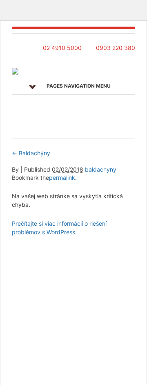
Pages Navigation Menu (79, 86)
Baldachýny (31, 152)
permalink (62, 177)
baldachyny (100, 169)
